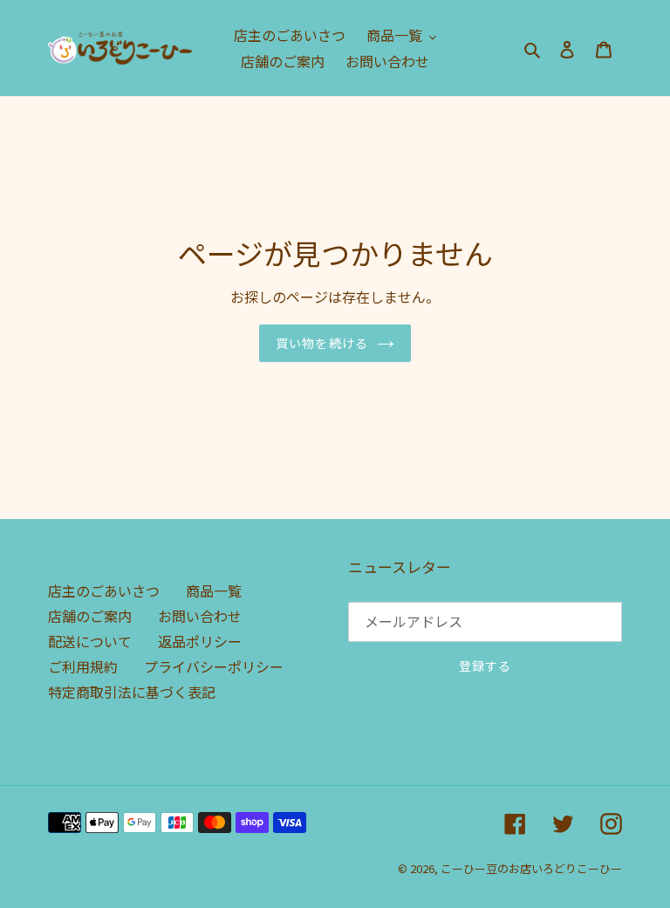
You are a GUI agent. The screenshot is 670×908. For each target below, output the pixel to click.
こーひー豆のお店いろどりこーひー (531, 868)
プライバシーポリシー (214, 666)
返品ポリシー (200, 641)
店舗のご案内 (90, 615)
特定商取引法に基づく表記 (131, 691)
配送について (90, 641)
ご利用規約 (83, 666)
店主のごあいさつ (104, 590)
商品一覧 (214, 590)
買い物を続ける (322, 343)
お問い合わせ (200, 615)
